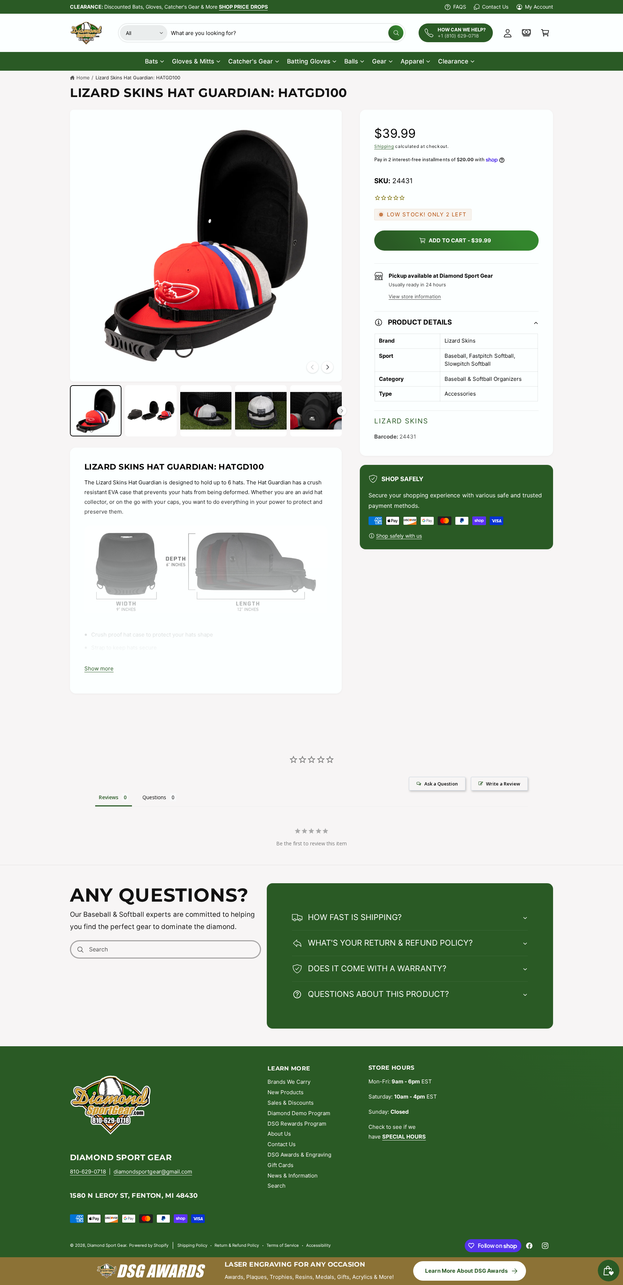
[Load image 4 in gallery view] (261, 411)
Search (277, 1185)
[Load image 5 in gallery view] (316, 411)
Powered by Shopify (148, 1245)
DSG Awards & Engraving (299, 1154)
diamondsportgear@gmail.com (153, 1171)
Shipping (384, 146)
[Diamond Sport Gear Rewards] (526, 32)
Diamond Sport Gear (106, 1245)
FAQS (459, 7)
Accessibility (318, 1245)
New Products (286, 1092)
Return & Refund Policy (237, 1245)
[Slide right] (327, 367)
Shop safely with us (399, 536)
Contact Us (495, 7)
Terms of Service (282, 1245)
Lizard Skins (401, 421)
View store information (415, 296)
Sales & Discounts (291, 1102)
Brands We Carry (289, 1081)
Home (83, 77)
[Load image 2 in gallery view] (151, 411)
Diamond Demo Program (299, 1113)
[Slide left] (312, 367)
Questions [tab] (154, 797)
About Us (279, 1133)
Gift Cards (280, 1165)
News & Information (293, 1175)
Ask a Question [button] (441, 783)
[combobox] (287, 32)
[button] (545, 32)
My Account (539, 7)
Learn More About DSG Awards (466, 1270)
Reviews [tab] (108, 797)
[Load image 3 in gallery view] (206, 411)
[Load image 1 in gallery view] (95, 411)
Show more (99, 668)
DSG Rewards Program (297, 1123)
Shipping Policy (192, 1245)
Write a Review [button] (503, 783)
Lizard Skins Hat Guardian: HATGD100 (138, 77)
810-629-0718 (88, 1171)
